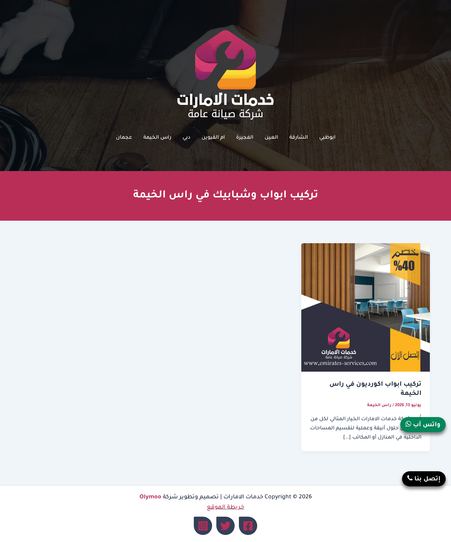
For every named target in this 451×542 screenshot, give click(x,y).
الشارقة (298, 138)
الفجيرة (244, 138)
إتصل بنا (426, 479)
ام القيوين (213, 138)
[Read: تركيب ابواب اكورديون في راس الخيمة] (365, 308)
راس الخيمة (157, 138)
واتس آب (425, 425)
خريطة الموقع (225, 507)
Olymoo (150, 497)
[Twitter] (225, 526)
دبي (186, 138)
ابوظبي (327, 138)
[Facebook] (248, 526)
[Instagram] (203, 526)
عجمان (124, 138)
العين (271, 138)
